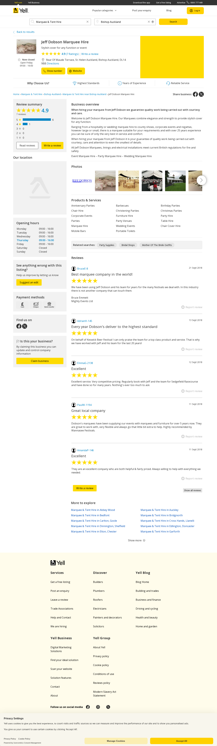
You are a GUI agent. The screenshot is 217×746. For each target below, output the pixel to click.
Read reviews (27, 145)
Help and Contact (61, 617)
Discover (100, 573)
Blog (169, 10)
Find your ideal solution (64, 660)
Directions (53, 63)
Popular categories (102, 10)
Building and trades (147, 591)
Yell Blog (143, 573)
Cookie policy (101, 665)
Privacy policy (101, 656)
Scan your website (61, 669)
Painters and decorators (107, 617)
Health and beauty (147, 617)
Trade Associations (62, 608)
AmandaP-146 (85, 450)
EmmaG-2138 (85, 363)
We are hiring (59, 626)
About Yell (99, 647)
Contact (55, 686)
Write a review (89, 54)
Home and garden (146, 626)
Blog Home (142, 582)
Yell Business (33, 2)
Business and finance (148, 599)
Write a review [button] (52, 145)
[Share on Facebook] (195, 94)
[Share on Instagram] (98, 707)
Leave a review (59, 599)
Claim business (40, 361)
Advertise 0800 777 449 (190, 2)
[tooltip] (152, 21)
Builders (98, 582)
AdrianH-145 (84, 321)
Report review (194, 307)
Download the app (141, 2)
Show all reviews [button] (192, 490)
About (54, 695)
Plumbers (99, 591)
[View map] (40, 188)
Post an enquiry (60, 591)
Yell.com (18, 2)
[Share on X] (201, 94)
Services (57, 573)
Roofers (98, 599)
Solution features (61, 678)
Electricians (99, 608)
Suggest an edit (29, 282)
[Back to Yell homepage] (21, 10)
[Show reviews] (28, 111)
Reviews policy (101, 683)
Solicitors (98, 626)
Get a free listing (163, 2)
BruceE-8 (82, 268)
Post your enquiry (141, 10)
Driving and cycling (147, 608)
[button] (87, 22)
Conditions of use (103, 674)
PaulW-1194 (84, 405)
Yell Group (101, 638)
